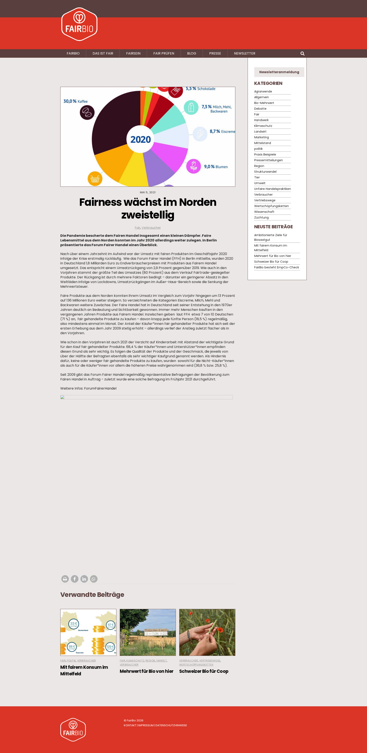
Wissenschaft (264, 212)
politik (71, 660)
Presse (215, 53)
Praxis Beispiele (265, 155)
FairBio (131, 720)
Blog (191, 53)
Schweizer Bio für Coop (203, 671)
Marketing (261, 137)
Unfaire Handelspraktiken (272, 189)
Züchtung (261, 218)
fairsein (133, 53)
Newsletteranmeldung (279, 72)
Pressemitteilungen (268, 160)
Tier (257, 177)
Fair (137, 228)
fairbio (73, 53)
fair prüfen (163, 53)
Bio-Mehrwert (264, 103)
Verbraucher (151, 228)
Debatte (260, 109)
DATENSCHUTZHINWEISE (171, 725)
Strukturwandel (265, 172)
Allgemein (261, 97)
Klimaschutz (135, 660)
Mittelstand (262, 143)
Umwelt (161, 660)
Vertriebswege (209, 660)
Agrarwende (263, 92)
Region (150, 660)
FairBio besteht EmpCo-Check (276, 267)
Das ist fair (103, 53)
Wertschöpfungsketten (196, 664)
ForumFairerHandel (100, 388)
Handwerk (261, 120)
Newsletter (244, 53)
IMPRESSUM (146, 725)
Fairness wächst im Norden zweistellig (147, 208)
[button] (65, 579)
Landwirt (260, 132)
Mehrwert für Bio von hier (146, 671)
